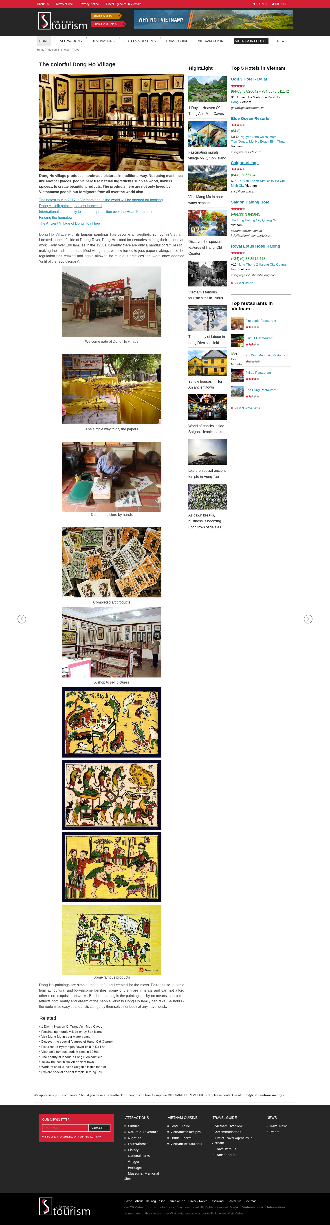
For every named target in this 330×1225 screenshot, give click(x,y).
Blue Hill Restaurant (259, 338)
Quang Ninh (270, 220)
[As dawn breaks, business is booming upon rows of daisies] (207, 497)
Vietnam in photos (251, 41)
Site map (250, 1201)
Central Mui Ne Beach (253, 141)
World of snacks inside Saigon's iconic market (73, 1067)
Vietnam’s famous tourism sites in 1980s (70, 1051)
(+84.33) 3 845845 (245, 214)
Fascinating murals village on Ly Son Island (72, 1031)
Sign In (261, 4)
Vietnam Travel (188, 1207)
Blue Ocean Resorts (250, 118)
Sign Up (280, 4)
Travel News (278, 1126)
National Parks (139, 1155)
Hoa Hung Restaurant (260, 390)
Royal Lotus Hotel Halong (255, 246)
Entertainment (139, 1144)
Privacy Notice (197, 1201)
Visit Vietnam (237, 1213)
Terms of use (176, 1201)
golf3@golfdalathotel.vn (247, 108)
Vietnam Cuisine (211, 41)
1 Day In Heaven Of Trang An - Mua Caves (71, 1026)
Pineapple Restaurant (260, 320)
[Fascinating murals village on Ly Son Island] (207, 134)
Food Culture (180, 1126)
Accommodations (228, 1132)
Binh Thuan (278, 141)
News (281, 41)
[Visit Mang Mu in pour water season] (207, 178)
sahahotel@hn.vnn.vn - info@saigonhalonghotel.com (251, 233)
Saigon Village (245, 163)
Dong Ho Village (53, 234)
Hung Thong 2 (248, 264)
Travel (76, 49)
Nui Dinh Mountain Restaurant (266, 355)
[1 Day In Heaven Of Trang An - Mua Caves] (207, 89)
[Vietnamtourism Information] (62, 20)
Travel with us (225, 1149)
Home (44, 41)
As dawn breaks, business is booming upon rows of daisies (204, 521)
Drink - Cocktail (182, 1138)
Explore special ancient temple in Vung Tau (71, 1072)
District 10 (267, 181)
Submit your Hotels (105, 24)
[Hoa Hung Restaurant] (237, 392)
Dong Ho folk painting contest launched (70, 206)
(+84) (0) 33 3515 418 (248, 259)
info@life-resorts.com (246, 152)
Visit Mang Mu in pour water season (66, 1036)
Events (274, 1132)
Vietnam (176, 234)
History (133, 1150)
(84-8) (235, 131)
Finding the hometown (57, 217)
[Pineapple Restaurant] (237, 323)
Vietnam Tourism (146, 1207)
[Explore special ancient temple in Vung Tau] (207, 452)
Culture (133, 1126)
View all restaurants (245, 408)
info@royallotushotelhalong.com (254, 275)
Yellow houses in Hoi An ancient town (67, 1062)
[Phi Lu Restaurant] (237, 375)
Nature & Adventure (143, 1132)
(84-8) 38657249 (244, 175)
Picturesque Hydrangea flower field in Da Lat (73, 1046)
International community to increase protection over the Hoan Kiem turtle (96, 212)
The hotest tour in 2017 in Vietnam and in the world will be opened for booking (101, 200)
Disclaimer (217, 1201)
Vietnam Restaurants (186, 1144)
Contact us (234, 1201)
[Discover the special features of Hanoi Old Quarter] (207, 223)
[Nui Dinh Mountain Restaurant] (237, 358)
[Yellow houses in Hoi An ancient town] (207, 363)
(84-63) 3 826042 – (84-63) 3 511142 (260, 91)
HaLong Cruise (155, 1201)
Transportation (226, 1155)
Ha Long (238, 220)
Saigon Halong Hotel (251, 202)
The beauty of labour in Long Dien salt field (71, 1057)
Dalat (271, 97)
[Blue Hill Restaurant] (237, 340)
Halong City (253, 220)
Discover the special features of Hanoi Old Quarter (77, 1041)
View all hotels (242, 283)
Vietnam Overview (228, 1126)
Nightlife (134, 1138)
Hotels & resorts (140, 41)
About (139, 1201)
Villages (134, 1161)
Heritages (135, 1167)
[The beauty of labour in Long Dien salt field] (207, 318)
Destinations (103, 41)
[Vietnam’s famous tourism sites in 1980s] (207, 273)
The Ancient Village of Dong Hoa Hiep (69, 223)
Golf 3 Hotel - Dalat (249, 79)
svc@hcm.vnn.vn (243, 191)
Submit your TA (102, 15)
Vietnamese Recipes (186, 1132)
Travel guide (177, 41)
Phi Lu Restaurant (258, 372)
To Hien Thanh (248, 181)
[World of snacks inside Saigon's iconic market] (207, 407)
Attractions (71, 41)
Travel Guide (225, 1118)
